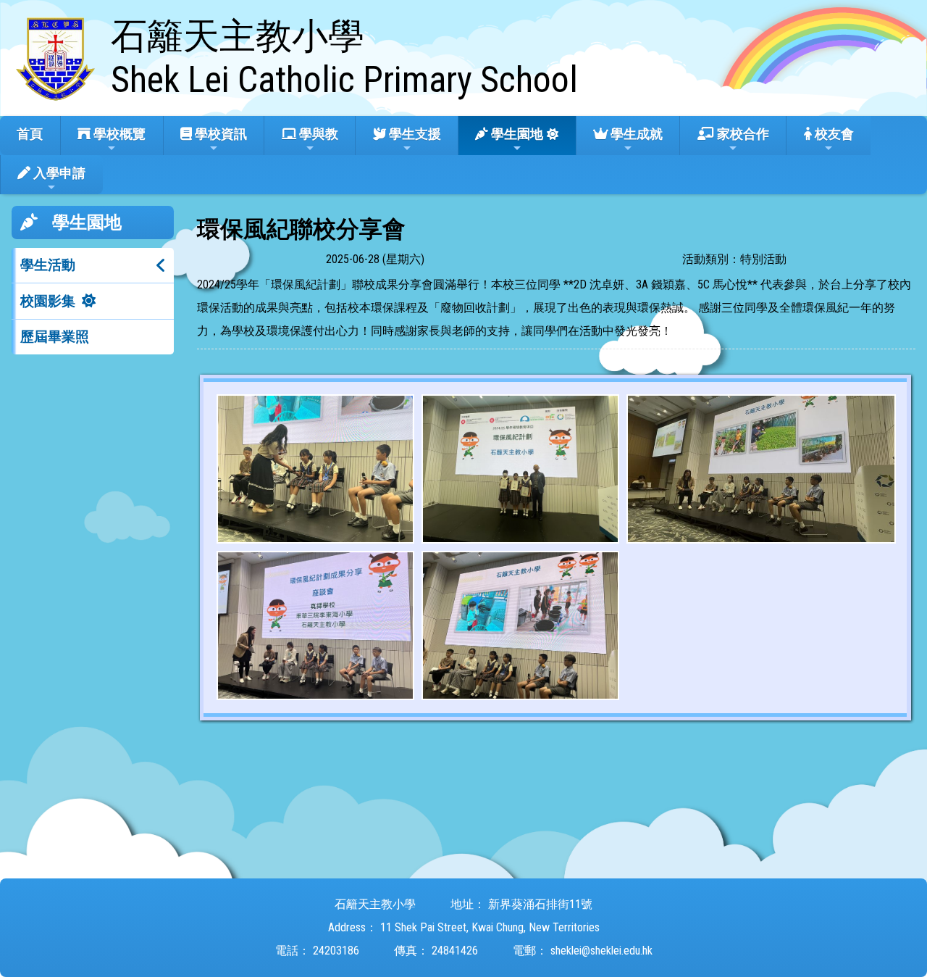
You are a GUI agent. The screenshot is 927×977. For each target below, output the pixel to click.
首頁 (30, 133)
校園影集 (47, 301)
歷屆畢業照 (54, 336)
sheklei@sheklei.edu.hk (601, 950)
